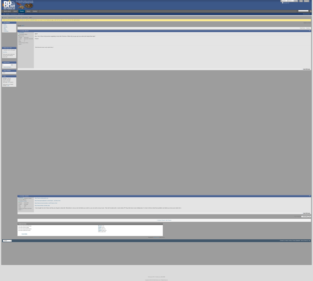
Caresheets (6, 31)
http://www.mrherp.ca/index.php (42, 205)
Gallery (35, 11)
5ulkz (8, 85)
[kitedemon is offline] (22, 201)
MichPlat (5, 52)
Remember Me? (286, 2)
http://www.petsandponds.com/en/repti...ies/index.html (47, 200)
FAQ (4, 13)
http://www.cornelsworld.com (41, 198)
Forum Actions (13, 13)
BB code (100, 226)
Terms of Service (304, 240)
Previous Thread (161, 220)
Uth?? (23, 25)
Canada (19, 17)
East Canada (25, 17)
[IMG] (99, 228)
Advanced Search (306, 13)
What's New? (7, 11)
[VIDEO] (100, 230)
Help (301, 1)
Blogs (28, 11)
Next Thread (168, 220)
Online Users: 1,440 (7, 47)
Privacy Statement (296, 240)
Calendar (8, 13)
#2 (309, 195)
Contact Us (282, 240)
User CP (5, 27)
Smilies (99, 227)
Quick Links (20, 13)
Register (307, 1)
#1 (309, 30)
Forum (22, 11)
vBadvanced (156, 237)
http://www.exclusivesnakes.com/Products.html (46, 203)
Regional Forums (12, 17)
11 (21, 209)
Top (309, 216)
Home (15, 11)
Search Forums (7, 62)
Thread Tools (302, 28)
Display (307, 28)
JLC (8, 82)
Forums (5, 26)
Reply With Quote (306, 69)
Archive (290, 240)
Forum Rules (24, 234)
